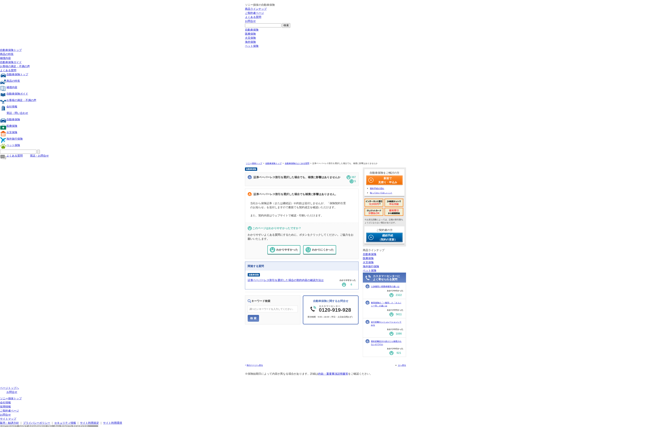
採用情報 (5, 406)
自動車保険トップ (11, 50)
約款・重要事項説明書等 (333, 373)
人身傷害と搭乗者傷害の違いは (385, 286)
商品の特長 (7, 54)
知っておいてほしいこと (381, 193)
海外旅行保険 (14, 138)
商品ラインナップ (256, 8)
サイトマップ (8, 418)
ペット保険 (252, 46)
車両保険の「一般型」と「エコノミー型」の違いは (386, 304)
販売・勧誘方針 (9, 422)
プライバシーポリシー (36, 422)
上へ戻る (402, 365)
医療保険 (250, 33)
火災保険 (250, 37)
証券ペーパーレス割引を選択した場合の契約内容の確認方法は (286, 280)
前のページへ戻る (255, 365)
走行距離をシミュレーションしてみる (386, 323)
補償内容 (5, 58)
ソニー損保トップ (254, 163)
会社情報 (11, 106)
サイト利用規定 (89, 422)
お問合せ (250, 21)
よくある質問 (253, 17)
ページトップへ (9, 388)
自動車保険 (252, 29)
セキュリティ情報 (65, 422)
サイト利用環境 (112, 422)
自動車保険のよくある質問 (297, 163)
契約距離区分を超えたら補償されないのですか (386, 343)
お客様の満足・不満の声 (15, 66)
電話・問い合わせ (17, 113)
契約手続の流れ (377, 188)
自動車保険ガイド (11, 62)
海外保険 (250, 41)
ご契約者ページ (254, 13)
